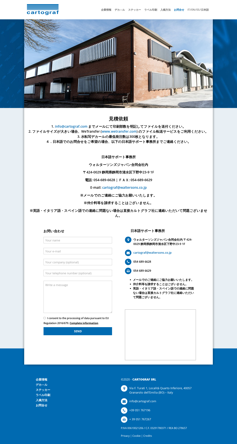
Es (198, 9)
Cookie (136, 436)
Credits (147, 436)
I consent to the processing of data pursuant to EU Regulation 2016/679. (76, 320)
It (189, 9)
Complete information (84, 323)
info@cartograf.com (71, 126)
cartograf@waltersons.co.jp (124, 187)
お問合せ (179, 9)
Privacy (125, 436)
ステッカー (134, 9)
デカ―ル (120, 9)
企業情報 (106, 9)
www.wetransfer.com (119, 131)
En (193, 9)
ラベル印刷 (150, 9)
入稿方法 (165, 9)
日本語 (205, 9)
